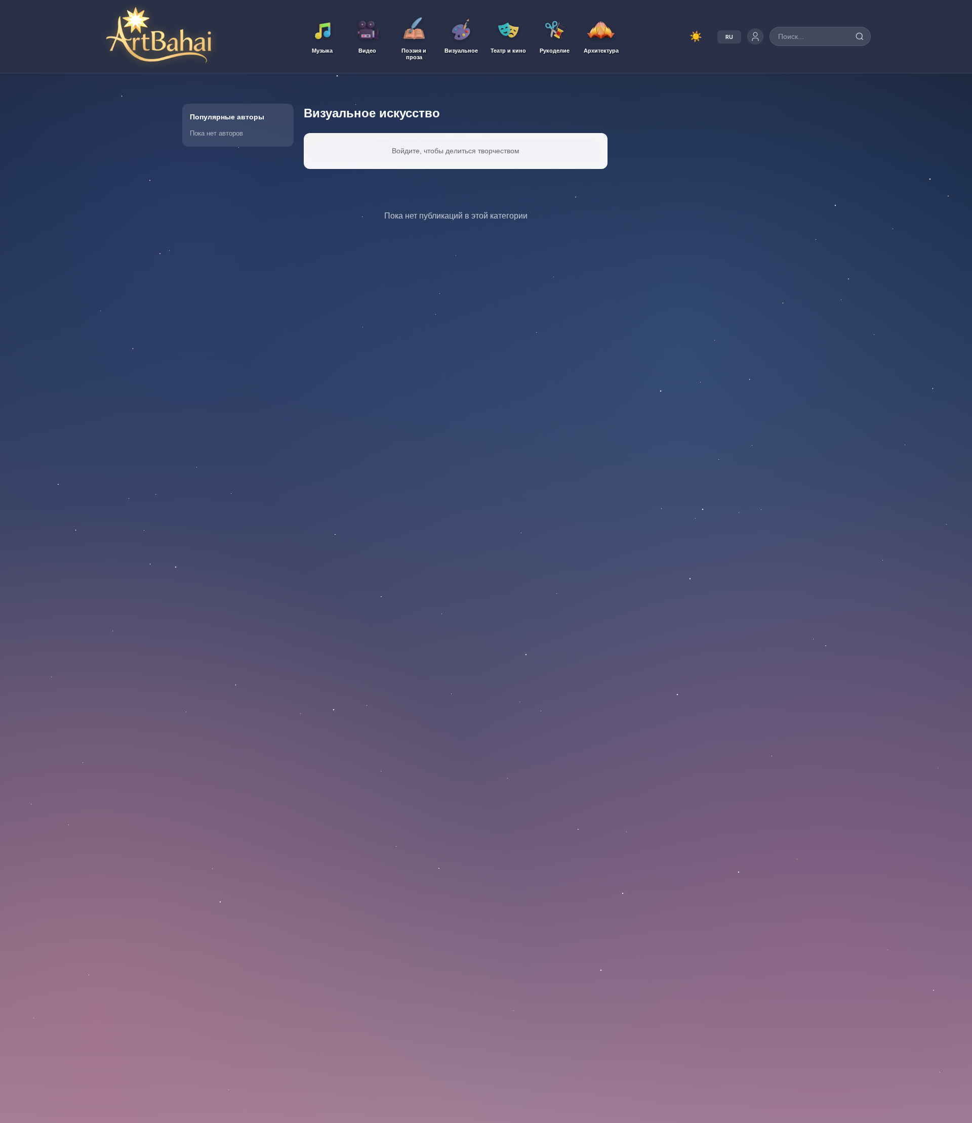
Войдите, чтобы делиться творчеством (455, 151)
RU (729, 36)
